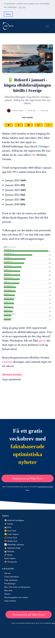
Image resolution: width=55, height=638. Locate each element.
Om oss (7, 573)
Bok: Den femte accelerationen (17, 587)
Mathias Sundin (18, 111)
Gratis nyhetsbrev (11, 577)
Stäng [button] (8, 14)
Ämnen (7, 594)
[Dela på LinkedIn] (28, 125)
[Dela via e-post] (38, 125)
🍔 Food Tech (10, 531)
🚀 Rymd (8, 555)
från (33, 155)
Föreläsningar (10, 583)
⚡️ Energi (8, 524)
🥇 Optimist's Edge (12, 548)
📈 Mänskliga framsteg (14, 544)
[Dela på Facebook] (18, 125)
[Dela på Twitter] (8, 125)
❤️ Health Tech (10, 541)
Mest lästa (8, 590)
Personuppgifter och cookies (16, 597)
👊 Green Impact (11, 534)
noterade (7, 361)
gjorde (42, 340)
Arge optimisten (11, 580)
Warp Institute (10, 601)
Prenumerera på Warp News (27, 478)
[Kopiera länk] (48, 125)
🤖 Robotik (9, 551)
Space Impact (9, 558)
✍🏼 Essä (7, 527)
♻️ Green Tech (10, 538)
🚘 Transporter (10, 562)
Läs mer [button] (22, 7)
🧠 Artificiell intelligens (14, 520)
